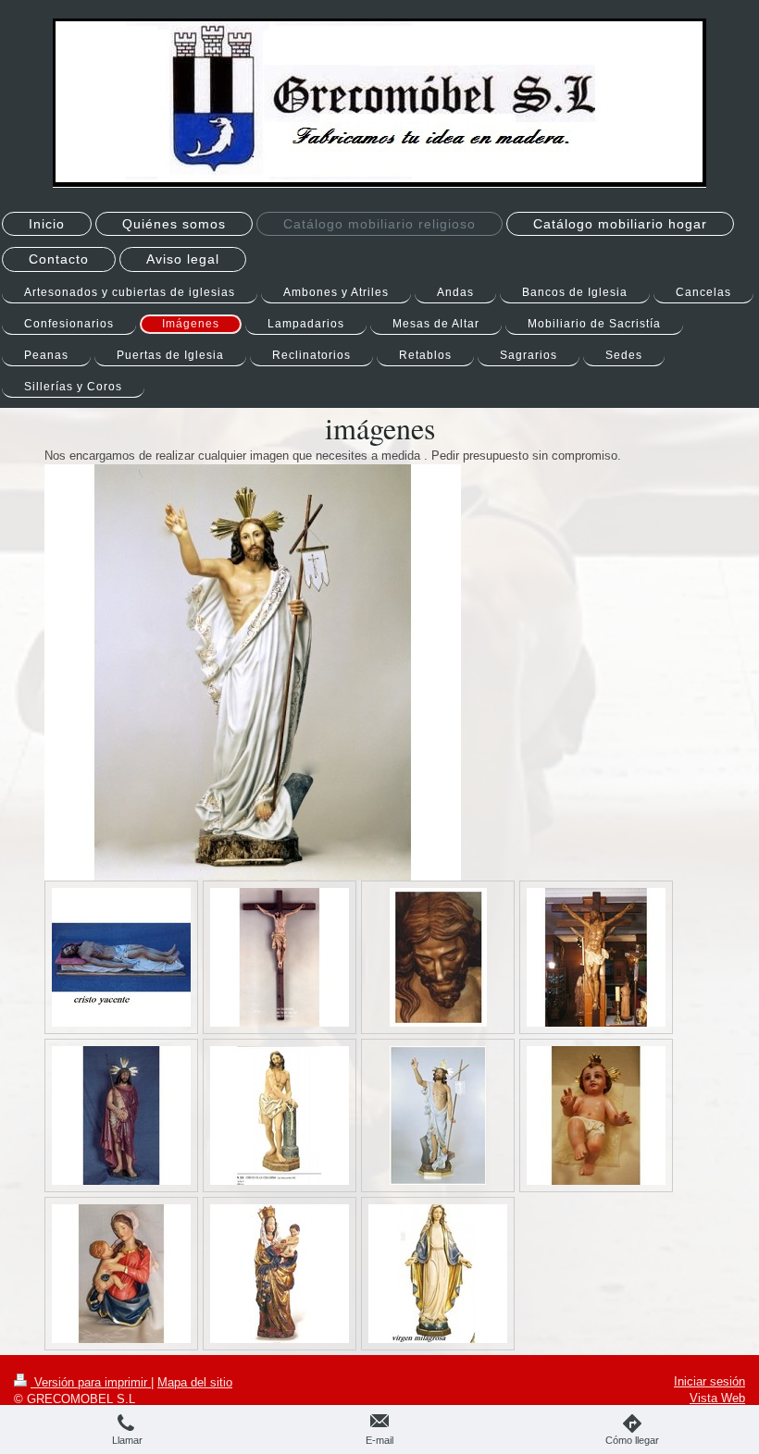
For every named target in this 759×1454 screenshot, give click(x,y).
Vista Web (717, 1398)
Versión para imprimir (91, 1382)
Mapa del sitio (194, 1382)
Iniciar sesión (709, 1381)
